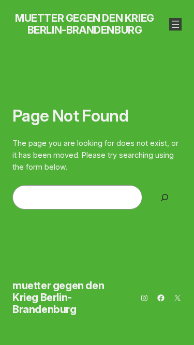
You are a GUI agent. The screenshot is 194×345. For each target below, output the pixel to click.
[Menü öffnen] (175, 24)
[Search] (164, 197)
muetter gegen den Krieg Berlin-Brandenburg (84, 24)
